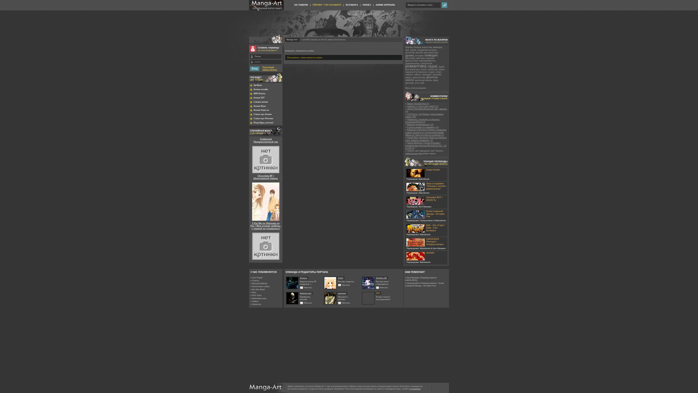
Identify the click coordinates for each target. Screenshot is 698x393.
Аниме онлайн (261, 89)
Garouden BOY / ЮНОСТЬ (434, 198)
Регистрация (268, 67)
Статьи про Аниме (263, 114)
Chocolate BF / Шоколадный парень (265, 177)
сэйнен (409, 74)
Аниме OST (259, 98)
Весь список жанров (415, 88)
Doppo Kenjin (433, 169)
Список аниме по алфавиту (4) (423, 127)
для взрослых (431, 52)
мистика (420, 58)
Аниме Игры (260, 106)
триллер (436, 74)
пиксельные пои (413, 153)
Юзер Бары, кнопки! (263, 123)
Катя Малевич (413, 278)
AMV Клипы (259, 93)
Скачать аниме (261, 102)
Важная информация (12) (420, 124)
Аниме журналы (385, 5)
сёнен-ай (432, 69)
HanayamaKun (413, 283)
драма (409, 55)
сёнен (424, 69)
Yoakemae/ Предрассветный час (266, 140)
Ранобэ (367, 5)
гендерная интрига (427, 50)
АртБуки (258, 85)
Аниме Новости (261, 110)
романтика (415, 66)
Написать (308, 288)
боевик (408, 47)
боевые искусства (423, 47)
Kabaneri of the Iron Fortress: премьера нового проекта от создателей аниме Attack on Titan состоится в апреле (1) (425, 132)
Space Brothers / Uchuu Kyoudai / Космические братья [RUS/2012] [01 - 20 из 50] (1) (425, 146)
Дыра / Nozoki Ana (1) (418, 103)
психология (426, 63)
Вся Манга (352, 5)
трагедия (426, 74)
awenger (342, 293)
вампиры (437, 47)
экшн (435, 80)
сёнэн (441, 69)
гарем (413, 50)
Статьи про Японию (263, 118)
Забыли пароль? (269, 70)
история (419, 55)
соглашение (415, 389)
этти (417, 83)
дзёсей (419, 52)
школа (409, 80)
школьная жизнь (423, 80)
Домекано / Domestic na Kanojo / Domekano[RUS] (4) (422, 120)
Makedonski (305, 293)
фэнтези (432, 77)
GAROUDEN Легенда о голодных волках (435, 242)
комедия (431, 55)
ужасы (408, 77)
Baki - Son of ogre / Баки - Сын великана (435, 228)
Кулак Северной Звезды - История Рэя (435, 214)
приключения (412, 63)
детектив (410, 52)
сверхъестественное (416, 72)
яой (422, 83)
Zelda (340, 278)
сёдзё (432, 66)
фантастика (419, 77)
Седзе (431, 72)
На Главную (301, 5)
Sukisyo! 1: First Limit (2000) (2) (422, 106)
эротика (409, 83)
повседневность (427, 60)
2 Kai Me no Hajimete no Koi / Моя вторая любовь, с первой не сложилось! (265, 226)
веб (407, 50)
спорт (439, 72)
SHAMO (430, 253)
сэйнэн (417, 74)
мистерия (410, 58)
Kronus (303, 278)
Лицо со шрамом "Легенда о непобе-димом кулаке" (436, 186)
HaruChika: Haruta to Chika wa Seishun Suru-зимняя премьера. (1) (426, 139)
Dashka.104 (381, 278)
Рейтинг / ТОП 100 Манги (327, 5)
